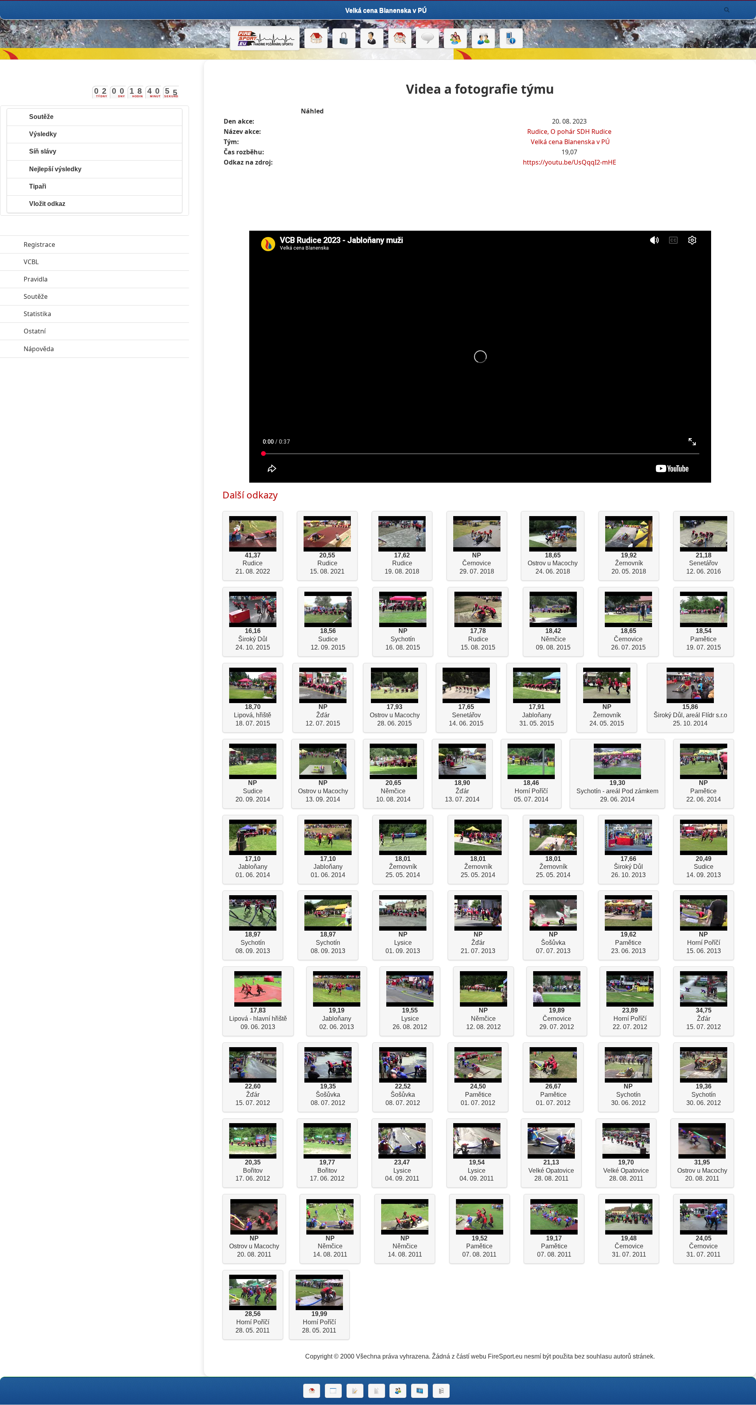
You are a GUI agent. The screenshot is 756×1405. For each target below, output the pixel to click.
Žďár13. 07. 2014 (462, 791)
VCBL (67, 261)
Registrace (39, 244)
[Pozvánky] (333, 1391)
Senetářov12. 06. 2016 (703, 563)
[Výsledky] (376, 1391)
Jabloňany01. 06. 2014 (252, 867)
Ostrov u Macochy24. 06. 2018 (553, 563)
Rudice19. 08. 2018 (402, 563)
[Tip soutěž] (397, 1391)
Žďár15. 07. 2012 (703, 1018)
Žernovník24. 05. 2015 (606, 715)
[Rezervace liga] (354, 1391)
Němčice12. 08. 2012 (483, 1018)
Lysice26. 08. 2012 (410, 1018)
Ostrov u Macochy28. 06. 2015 (395, 715)
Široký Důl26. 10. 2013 (628, 867)
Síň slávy (42, 151)
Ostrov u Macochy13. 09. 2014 (323, 791)
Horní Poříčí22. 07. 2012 (630, 1018)
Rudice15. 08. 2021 (327, 563)
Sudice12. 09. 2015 (328, 639)
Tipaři (37, 186)
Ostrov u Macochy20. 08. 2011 (702, 1170)
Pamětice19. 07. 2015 (703, 639)
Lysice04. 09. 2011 (402, 1170)
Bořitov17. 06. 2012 (252, 1170)
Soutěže (41, 116)
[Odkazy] (399, 38)
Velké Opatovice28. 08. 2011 (551, 1170)
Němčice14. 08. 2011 (330, 1246)
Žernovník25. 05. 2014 (402, 867)
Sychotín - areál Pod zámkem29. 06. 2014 (617, 791)
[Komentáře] (427, 38)
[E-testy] (455, 38)
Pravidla (72, 279)
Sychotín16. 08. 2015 (402, 639)
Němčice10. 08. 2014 (393, 791)
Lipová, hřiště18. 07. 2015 (252, 715)
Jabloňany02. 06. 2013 (336, 1018)
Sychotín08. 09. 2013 (252, 942)
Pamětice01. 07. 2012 (478, 1094)
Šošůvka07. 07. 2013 (553, 942)
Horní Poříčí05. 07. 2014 (531, 791)
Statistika (74, 313)
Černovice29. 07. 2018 (477, 563)
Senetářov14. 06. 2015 (466, 715)
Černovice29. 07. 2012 (556, 1018)
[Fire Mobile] (511, 38)
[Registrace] (372, 38)
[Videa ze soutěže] (419, 1391)
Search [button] (727, 10)
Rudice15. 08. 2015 (478, 639)
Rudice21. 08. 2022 (252, 563)
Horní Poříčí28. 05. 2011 (252, 1322)
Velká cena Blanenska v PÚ (570, 141)
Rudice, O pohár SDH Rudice (569, 131)
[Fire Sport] (265, 38)
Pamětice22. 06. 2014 (703, 791)
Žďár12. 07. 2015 (323, 715)
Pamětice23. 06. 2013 (628, 942)
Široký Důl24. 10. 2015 (252, 639)
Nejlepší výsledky (55, 169)
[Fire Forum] (483, 38)
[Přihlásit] (344, 38)
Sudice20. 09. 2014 (252, 791)
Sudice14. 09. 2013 (703, 867)
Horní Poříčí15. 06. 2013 (703, 942)
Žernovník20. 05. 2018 (628, 563)
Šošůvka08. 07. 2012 (328, 1094)
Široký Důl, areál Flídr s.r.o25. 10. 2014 (690, 715)
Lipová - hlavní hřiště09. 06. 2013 (258, 1018)
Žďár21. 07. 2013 (478, 942)
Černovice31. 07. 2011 (629, 1246)
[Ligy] (441, 1391)
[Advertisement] (480, 190)
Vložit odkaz (47, 203)
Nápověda (75, 348)
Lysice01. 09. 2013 (402, 942)
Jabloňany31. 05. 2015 (536, 715)
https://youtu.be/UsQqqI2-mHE (569, 162)
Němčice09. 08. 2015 (553, 639)
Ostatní (71, 331)
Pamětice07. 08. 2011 (479, 1246)
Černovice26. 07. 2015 (628, 639)
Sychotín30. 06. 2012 (628, 1094)
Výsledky (43, 134)
